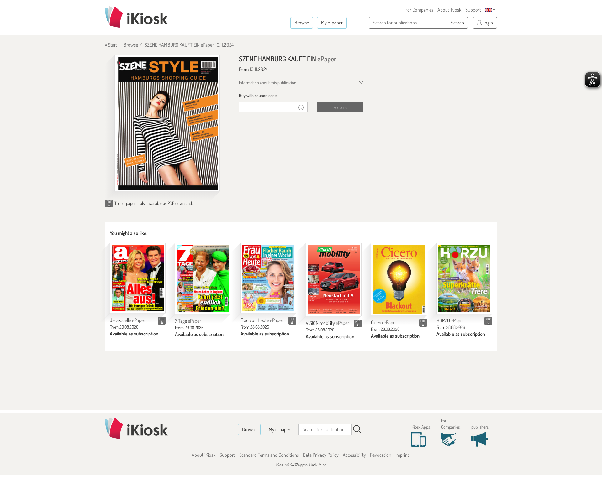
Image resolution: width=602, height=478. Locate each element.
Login (487, 22)
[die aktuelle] (138, 278)
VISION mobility (327, 323)
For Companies (419, 10)
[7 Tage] (203, 278)
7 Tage (188, 321)
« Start (111, 45)
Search (457, 22)
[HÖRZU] (464, 278)
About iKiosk (449, 10)
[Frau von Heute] (268, 278)
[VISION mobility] (334, 279)
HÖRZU (450, 320)
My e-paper (332, 22)
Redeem (340, 107)
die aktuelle (127, 320)
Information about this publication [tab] (267, 82)
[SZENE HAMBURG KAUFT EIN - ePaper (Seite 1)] (167, 123)
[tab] (301, 95)
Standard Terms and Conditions (269, 455)
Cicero (384, 322)
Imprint (402, 455)
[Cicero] (399, 279)
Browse (301, 22)
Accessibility (354, 455)
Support (473, 10)
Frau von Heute (261, 320)
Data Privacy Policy (321, 455)
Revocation (380, 455)
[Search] (357, 429)
